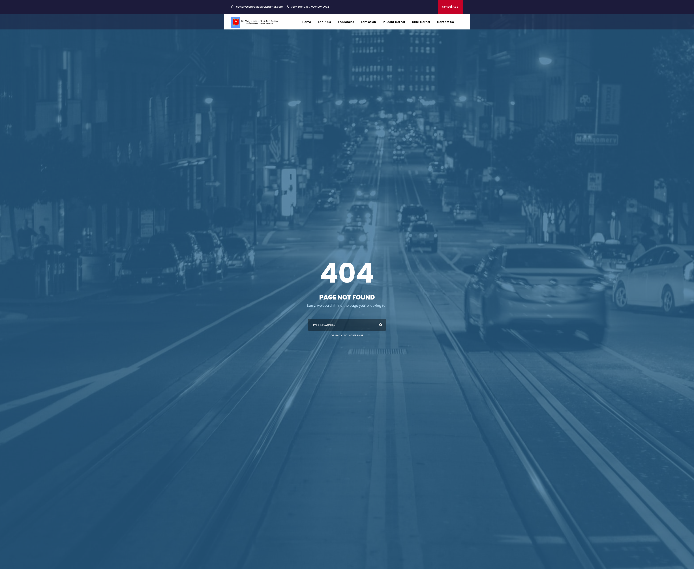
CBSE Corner (421, 22)
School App (450, 6)
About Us (324, 22)
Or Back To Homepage (347, 335)
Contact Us (445, 22)
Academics (345, 22)
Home (306, 22)
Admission (368, 22)
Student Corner (393, 22)
